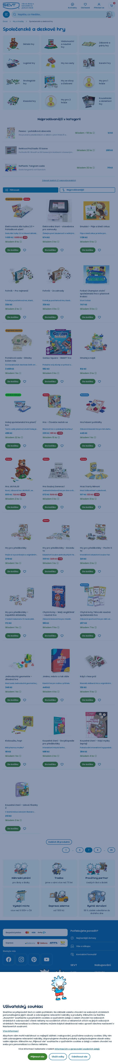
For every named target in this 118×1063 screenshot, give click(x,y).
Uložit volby (58, 1056)
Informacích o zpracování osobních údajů (77, 1048)
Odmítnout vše (79, 1056)
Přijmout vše (37, 1056)
